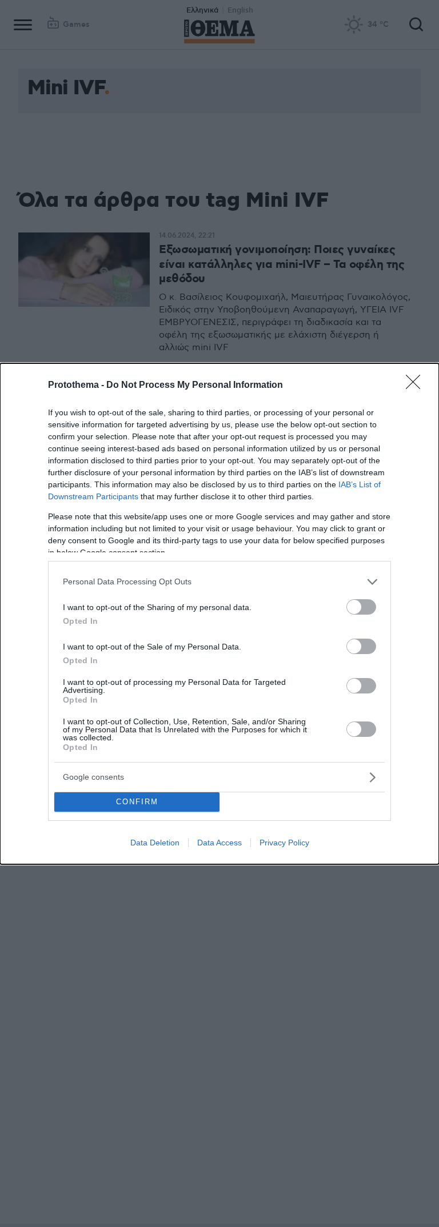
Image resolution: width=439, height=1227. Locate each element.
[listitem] (219, 582)
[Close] (417, 385)
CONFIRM (137, 801)
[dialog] (219, 613)
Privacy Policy (284, 842)
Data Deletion (154, 842)
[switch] (361, 607)
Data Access (219, 842)
